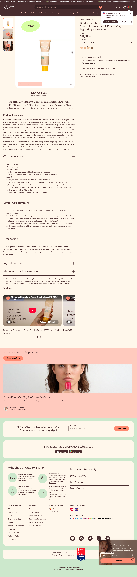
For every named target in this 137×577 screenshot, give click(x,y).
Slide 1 (41, 337)
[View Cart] (124, 7)
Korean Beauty (34, 526)
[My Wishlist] (115, 7)
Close (130, 13)
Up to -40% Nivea (35, 516)
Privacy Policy (13, 532)
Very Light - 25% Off (89, 42)
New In (47, 13)
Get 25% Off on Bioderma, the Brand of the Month (118, 2)
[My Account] (120, 7)
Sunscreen (80, 13)
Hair (88, 13)
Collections (33, 13)
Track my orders (14, 519)
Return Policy (90, 63)
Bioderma (86, 23)
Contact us (12, 512)
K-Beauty (55, 13)
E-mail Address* (76, 426)
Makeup (95, 13)
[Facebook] (81, 538)
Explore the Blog (13, 358)
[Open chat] (133, 559)
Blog (10, 516)
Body (72, 13)
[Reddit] (99, 538)
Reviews (11, 529)
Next (72, 52)
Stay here (125, 22)
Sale (40, 13)
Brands (24, 13)
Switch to (110, 22)
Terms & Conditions (16, 526)
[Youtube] (107, 538)
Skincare (65, 13)
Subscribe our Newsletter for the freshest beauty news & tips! (70, 2)
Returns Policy (14, 536)
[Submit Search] (100, 7)
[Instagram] (72, 538)
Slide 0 (37, 337)
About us (11, 509)
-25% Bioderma (35, 512)
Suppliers (12, 539)
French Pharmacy (36, 522)
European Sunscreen (37, 519)
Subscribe (122, 428)
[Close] (134, 542)
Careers (11, 522)
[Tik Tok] (90, 538)
